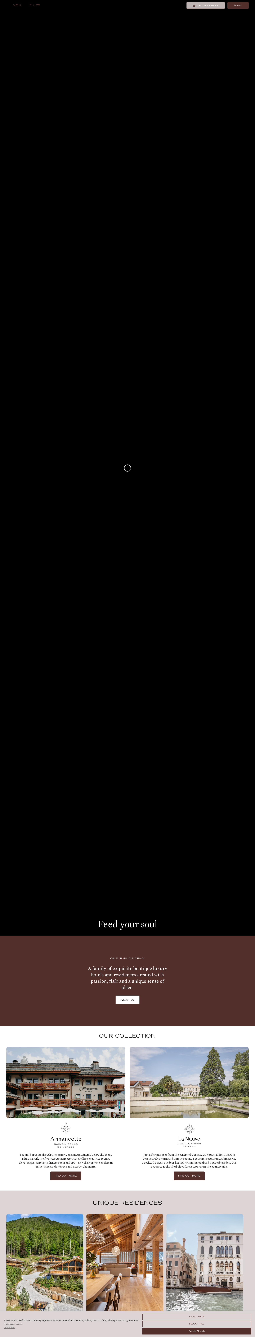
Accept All (197, 1331)
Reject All (196, 1324)
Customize (196, 1317)
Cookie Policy (10, 1327)
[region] (127, 1324)
